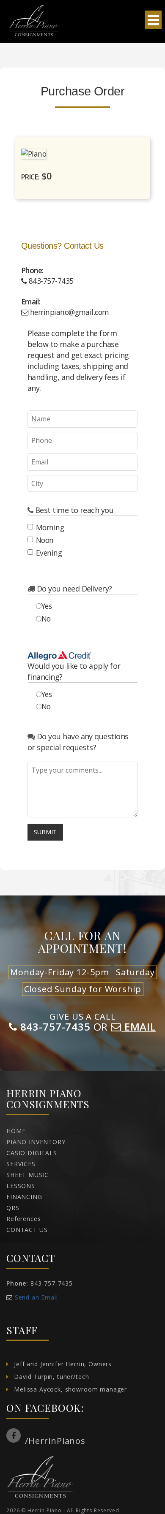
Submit (45, 832)
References (23, 1219)
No (46, 618)
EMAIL (138, 1027)
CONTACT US (26, 1230)
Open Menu (153, 20)
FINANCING (24, 1197)
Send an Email (36, 1297)
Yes (46, 606)
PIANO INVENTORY (36, 1142)
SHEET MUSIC (27, 1175)
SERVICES (21, 1164)
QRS (12, 1208)
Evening (49, 553)
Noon (45, 540)
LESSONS (20, 1186)
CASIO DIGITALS (31, 1153)
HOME (15, 1131)
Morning (50, 527)
